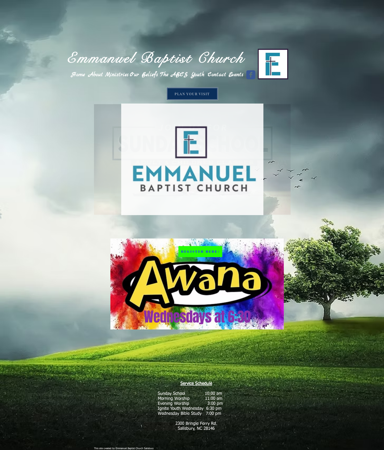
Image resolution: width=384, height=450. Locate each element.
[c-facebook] (250, 74)
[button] (192, 159)
